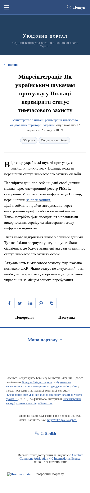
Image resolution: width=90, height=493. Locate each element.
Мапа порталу (43, 339)
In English (48, 433)
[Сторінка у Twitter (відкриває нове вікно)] (44, 443)
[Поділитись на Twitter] (20, 303)
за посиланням (38, 200)
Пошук (79, 7)
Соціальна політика (54, 140)
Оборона (29, 140)
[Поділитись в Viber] (51, 303)
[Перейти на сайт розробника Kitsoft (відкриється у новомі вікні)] (21, 474)
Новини (13, 64)
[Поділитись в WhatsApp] (41, 303)
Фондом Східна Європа (37, 382)
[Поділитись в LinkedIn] (30, 303)
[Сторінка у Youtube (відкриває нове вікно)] (52, 443)
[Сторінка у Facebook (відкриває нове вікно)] (37, 443)
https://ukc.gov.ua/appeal (62, 420)
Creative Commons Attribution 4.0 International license (51, 456)
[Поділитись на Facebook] (9, 303)
